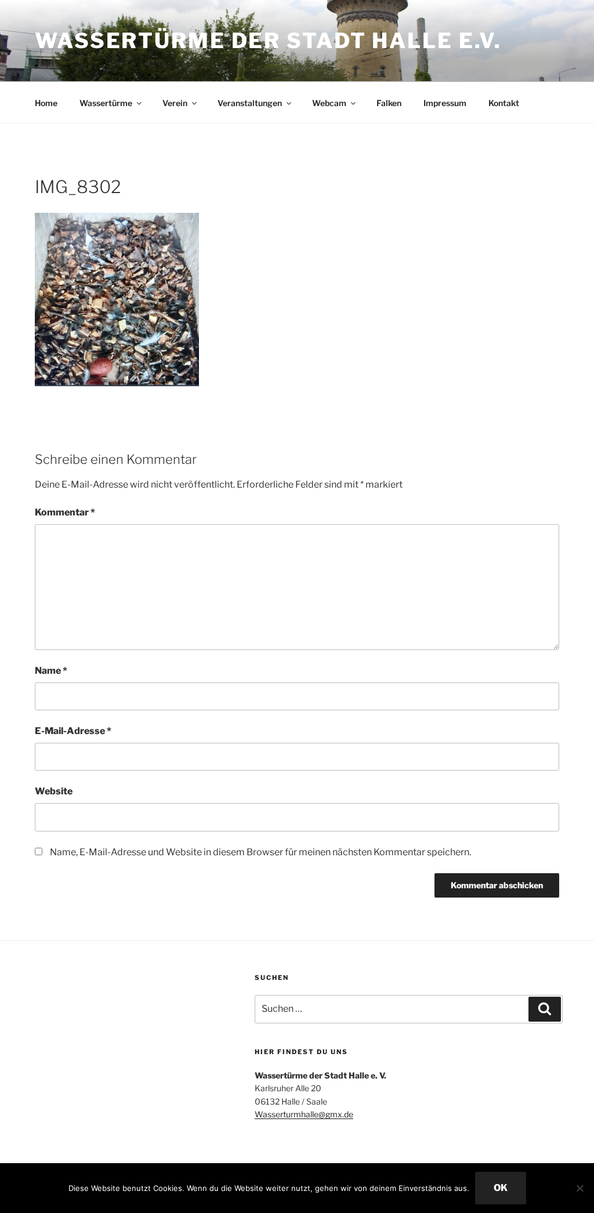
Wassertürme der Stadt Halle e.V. (268, 40)
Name (51, 670)
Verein (174, 103)
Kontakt (503, 103)
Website (54, 791)
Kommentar (65, 512)
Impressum (444, 103)
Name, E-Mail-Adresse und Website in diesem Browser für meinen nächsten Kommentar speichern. (260, 852)
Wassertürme (105, 103)
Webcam (329, 103)
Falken (388, 103)
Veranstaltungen (250, 103)
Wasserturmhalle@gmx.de (304, 1114)
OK (501, 1187)
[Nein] (579, 1188)
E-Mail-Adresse (73, 730)
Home (46, 103)
